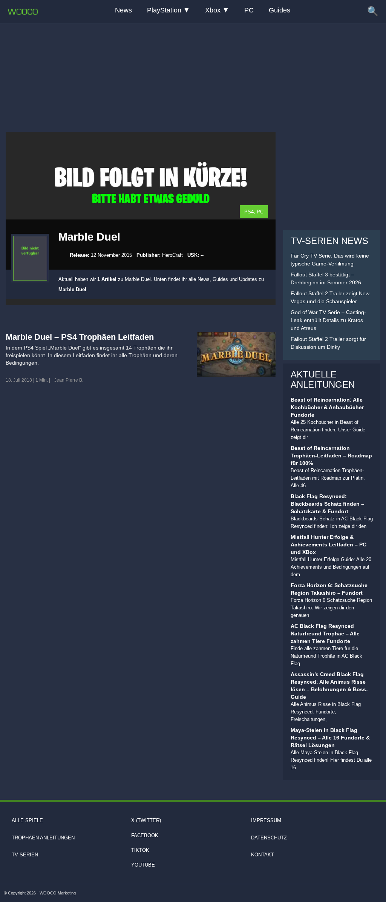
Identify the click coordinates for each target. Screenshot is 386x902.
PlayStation (164, 10)
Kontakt (262, 855)
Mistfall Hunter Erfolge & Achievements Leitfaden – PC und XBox (328, 544)
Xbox (213, 10)
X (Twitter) (146, 820)
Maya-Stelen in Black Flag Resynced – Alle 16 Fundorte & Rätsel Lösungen (330, 737)
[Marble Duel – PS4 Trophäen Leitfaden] (236, 354)
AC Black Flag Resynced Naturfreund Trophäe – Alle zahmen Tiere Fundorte (325, 633)
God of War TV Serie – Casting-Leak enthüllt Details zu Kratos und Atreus (328, 320)
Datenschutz (269, 838)
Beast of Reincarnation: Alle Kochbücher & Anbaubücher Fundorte (327, 407)
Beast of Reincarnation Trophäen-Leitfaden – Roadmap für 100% (331, 455)
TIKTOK (140, 850)
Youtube (143, 865)
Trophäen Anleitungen (43, 838)
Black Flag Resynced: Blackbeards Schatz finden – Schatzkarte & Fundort (327, 503)
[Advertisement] (193, 70)
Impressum (266, 820)
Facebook (144, 835)
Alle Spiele (27, 820)
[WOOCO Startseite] (23, 12)
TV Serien (25, 855)
